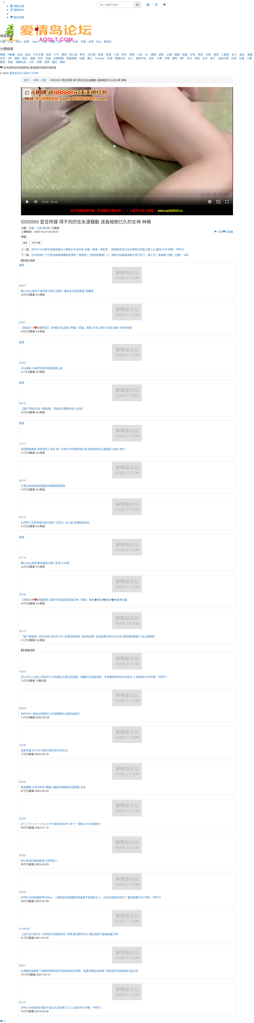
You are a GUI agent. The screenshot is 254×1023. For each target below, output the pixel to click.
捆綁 (17, 58)
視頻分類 (18, 6)
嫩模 (153, 54)
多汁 (234, 54)
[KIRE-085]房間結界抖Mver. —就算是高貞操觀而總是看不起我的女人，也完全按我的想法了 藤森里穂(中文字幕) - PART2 (91, 897)
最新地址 (18, 10)
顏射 (197, 58)
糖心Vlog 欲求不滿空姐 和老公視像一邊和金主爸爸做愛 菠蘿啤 (57, 291)
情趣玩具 (21, 62)
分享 (220, 231)
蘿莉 (2, 62)
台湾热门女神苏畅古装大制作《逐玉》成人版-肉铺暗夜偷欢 (55, 522)
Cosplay (100, 58)
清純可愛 (223, 58)
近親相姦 (58, 58)
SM (10, 58)
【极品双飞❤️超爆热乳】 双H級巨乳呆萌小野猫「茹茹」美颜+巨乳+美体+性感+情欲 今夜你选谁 (76, 327)
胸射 (62, 62)
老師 (131, 54)
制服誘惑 (71, 58)
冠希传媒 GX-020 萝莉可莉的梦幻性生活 (44, 750)
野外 (82, 54)
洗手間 (91, 54)
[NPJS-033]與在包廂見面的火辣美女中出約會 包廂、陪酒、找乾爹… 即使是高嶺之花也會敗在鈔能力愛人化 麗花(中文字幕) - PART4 (107, 249)
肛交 (205, 58)
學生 (124, 54)
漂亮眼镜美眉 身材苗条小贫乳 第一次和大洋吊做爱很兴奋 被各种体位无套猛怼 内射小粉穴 (73, 449)
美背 (216, 54)
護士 (89, 58)
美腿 (250, 54)
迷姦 (48, 58)
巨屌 (2, 58)
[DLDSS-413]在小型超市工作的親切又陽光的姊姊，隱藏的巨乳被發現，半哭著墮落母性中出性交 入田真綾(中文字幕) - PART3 (94, 677)
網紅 (161, 54)
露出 (54, 62)
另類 (39, 62)
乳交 (189, 58)
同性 (40, 58)
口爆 (159, 58)
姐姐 (184, 54)
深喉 (167, 58)
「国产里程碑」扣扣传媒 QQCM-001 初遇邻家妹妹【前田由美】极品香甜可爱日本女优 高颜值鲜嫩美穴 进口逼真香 (88, 636)
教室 (64, 54)
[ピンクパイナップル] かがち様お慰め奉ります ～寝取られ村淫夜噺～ (61, 824)
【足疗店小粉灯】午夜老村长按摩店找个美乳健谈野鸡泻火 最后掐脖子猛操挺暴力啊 (69, 934)
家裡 (108, 54)
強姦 (32, 58)
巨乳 (192, 54)
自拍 (20, 54)
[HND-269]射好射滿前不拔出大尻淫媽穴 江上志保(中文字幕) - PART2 (61, 1007)
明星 (10, 62)
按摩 (46, 62)
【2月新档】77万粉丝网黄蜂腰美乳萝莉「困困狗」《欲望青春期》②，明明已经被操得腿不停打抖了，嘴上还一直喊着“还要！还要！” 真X (110, 255)
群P (182, 58)
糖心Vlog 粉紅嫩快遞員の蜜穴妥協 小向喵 (45, 563)
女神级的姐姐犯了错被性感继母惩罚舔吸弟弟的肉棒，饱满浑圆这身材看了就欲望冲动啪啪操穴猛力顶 (79, 971)
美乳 (200, 54)
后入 (130, 58)
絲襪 (82, 58)
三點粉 (225, 54)
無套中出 (141, 58)
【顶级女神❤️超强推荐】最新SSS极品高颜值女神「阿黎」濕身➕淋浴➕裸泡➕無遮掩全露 (74, 599)
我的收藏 (18, 17)
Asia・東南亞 (104, 41)
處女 (242, 54)
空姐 (109, 58)
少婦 (116, 54)
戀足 (24, 58)
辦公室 (73, 54)
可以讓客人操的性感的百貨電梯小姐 (41, 368)
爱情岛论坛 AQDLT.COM (23, 73)
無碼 (2, 54)
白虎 (233, 58)
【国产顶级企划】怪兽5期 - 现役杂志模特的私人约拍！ (53, 408)
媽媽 (177, 54)
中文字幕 (38, 54)
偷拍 (27, 54)
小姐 (139, 54)
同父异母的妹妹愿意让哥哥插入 (39, 860)
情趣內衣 (120, 58)
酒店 (48, 54)
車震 (100, 54)
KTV (56, 54)
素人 (213, 58)
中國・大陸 (39, 80)
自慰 (151, 58)
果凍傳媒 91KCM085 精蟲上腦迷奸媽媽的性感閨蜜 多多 (53, 787)
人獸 (249, 58)
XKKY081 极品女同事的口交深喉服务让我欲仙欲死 (50, 713)
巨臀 (208, 54)
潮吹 (174, 58)
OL (146, 54)
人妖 (31, 62)
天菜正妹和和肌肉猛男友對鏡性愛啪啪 (43, 485)
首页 (26, 80)
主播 (169, 54)
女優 (241, 58)
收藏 (229, 231)
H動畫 (11, 54)
